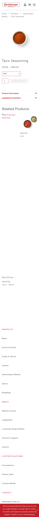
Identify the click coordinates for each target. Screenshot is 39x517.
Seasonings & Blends (11, 374)
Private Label (8, 474)
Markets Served (9, 411)
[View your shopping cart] (29, 5)
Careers (5, 447)
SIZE (5, 74)
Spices (5, 384)
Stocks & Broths (9, 347)
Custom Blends (9, 483)
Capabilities (7, 420)
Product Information (10, 93)
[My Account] (25, 5)
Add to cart (19, 81)
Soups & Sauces (9, 356)
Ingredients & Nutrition (11, 98)
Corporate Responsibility (13, 429)
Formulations (8, 465)
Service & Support (10, 438)
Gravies (5, 365)
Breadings (6, 393)
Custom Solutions (12, 456)
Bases (4, 338)
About (5, 402)
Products (14, 14)
